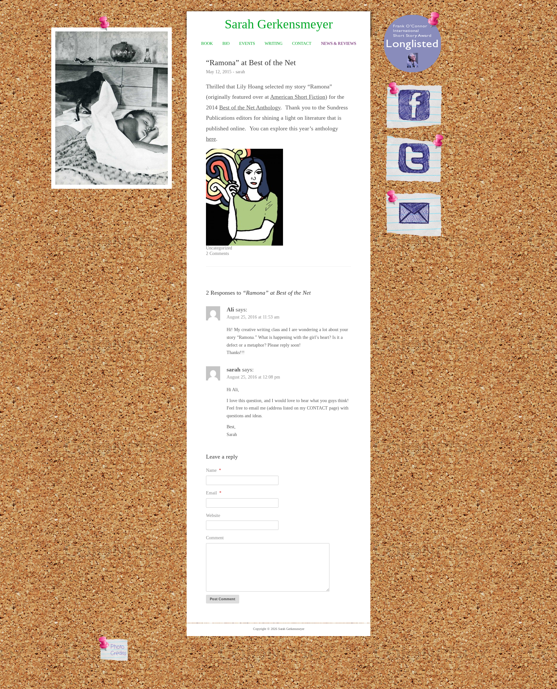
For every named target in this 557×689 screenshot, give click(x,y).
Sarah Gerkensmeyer (279, 24)
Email (213, 493)
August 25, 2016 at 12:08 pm (253, 377)
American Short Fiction (297, 97)
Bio (226, 43)
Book (207, 43)
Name (213, 470)
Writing (273, 43)
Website (213, 515)
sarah (240, 71)
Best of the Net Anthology (249, 107)
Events (247, 43)
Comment (215, 537)
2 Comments (217, 253)
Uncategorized (219, 248)
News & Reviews (338, 43)
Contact (301, 43)
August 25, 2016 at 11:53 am (253, 317)
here (211, 139)
